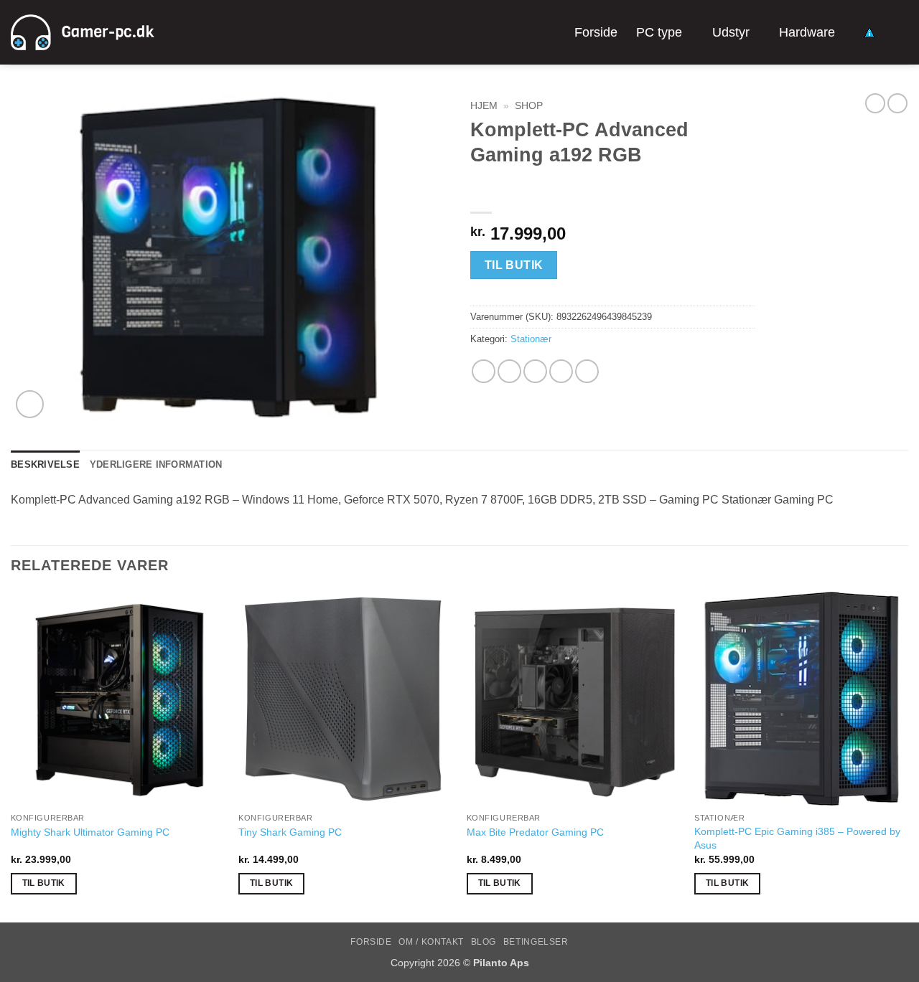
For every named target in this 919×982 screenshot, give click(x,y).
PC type (659, 32)
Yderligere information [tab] (156, 464)
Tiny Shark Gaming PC (290, 832)
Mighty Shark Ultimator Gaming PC (90, 832)
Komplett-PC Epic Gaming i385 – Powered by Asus (797, 838)
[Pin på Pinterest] (561, 371)
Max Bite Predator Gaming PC (535, 832)
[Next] (907, 755)
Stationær (530, 339)
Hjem (484, 105)
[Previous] (11, 755)
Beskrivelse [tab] (45, 464)
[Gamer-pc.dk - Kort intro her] (82, 32)
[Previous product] (897, 103)
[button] (30, 404)
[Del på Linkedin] (587, 371)
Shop (529, 105)
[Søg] (900, 32)
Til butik (514, 265)
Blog (483, 942)
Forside (595, 32)
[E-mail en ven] (535, 371)
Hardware (807, 32)
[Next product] (875, 103)
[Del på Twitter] (509, 371)
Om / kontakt (430, 942)
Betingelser (536, 942)
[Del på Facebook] (483, 371)
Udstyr (731, 32)
